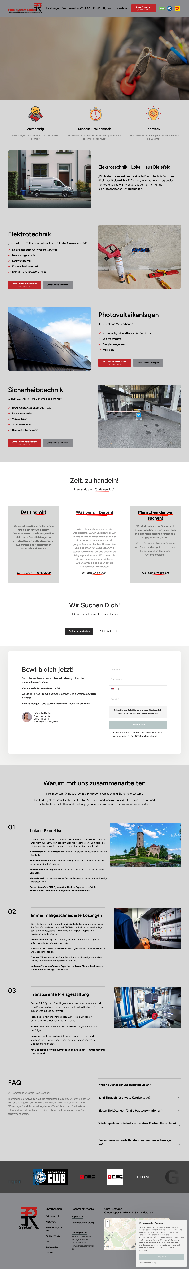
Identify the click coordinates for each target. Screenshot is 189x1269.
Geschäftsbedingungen (146, 736)
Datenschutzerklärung (147, 1263)
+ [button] (107, 1221)
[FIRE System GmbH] (177, 8)
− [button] (107, 1225)
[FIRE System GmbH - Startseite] (25, 8)
